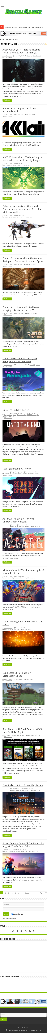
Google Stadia (8, 415)
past (32, 735)
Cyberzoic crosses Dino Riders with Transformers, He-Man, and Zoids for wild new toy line (22, 209)
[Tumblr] (34, 931)
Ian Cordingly (8, 56)
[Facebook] (17, 931)
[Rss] (13, 931)
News (28, 56)
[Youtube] (25, 931)
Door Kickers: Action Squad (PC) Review (23, 785)
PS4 (38, 415)
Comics (6, 165)
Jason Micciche (8, 114)
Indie (15, 473)
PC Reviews (32, 415)
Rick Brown (7, 735)
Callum (13, 525)
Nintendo (10, 578)
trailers (33, 264)
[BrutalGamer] (23, 11)
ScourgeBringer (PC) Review (17, 468)
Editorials (7, 851)
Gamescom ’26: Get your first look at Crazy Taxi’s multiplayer (23, 27)
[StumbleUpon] (29, 931)
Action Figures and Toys (11, 217)
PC (31, 56)
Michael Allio (15, 788)
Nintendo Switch (21, 415)
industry (28, 114)
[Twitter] (21, 931)
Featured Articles (9, 473)
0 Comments (8, 57)
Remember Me (18, 914)
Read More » (7, 100)
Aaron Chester (8, 679)
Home (2, 39)
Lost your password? (9, 918)
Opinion (24, 473)
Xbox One (11, 416)
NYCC (18, 165)
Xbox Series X (37, 56)
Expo (10, 165)
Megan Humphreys (16, 413)
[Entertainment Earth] (23, 33)
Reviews (5, 416)
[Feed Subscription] (46, 44)
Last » (27, 893)
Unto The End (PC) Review (16, 410)
